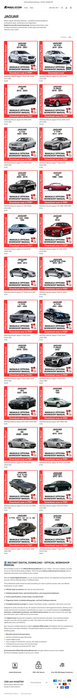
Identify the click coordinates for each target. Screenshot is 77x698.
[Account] (66, 8)
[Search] (62, 8)
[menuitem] (31, 7)
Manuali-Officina (13, 693)
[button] (70, 37)
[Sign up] (46, 682)
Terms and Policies (26, 693)
